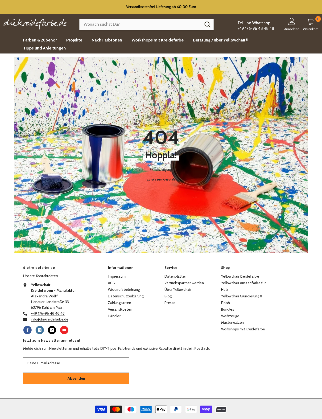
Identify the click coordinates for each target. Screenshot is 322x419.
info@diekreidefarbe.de (49, 319)
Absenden (76, 378)
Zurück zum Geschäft (161, 179)
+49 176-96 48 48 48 (48, 313)
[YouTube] (64, 330)
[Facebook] (27, 330)
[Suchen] (146, 24)
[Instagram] (39, 330)
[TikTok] (52, 330)
